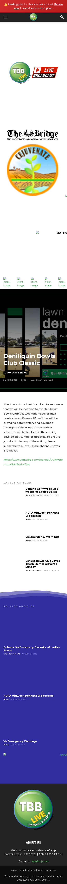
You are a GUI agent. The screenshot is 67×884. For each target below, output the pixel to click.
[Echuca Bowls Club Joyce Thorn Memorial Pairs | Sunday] (13, 569)
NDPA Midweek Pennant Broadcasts (42, 514)
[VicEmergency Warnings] (13, 545)
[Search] (62, 17)
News (28, 519)
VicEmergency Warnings (42, 536)
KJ (25, 380)
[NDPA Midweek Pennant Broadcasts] (13, 521)
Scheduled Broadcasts (31, 870)
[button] (5, 17)
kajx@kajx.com (40, 861)
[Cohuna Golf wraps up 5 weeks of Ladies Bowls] (13, 497)
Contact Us (50, 870)
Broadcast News (16, 373)
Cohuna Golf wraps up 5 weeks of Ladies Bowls (41, 490)
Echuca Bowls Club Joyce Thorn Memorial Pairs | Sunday (42, 563)
